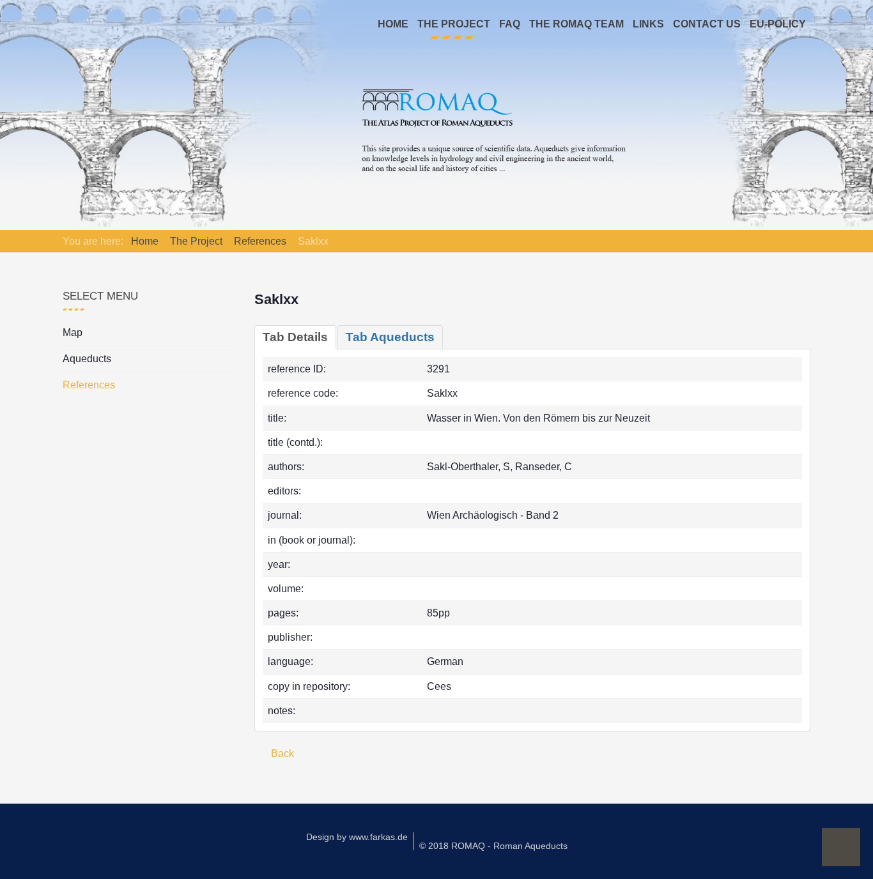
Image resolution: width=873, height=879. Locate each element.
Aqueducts (87, 358)
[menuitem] (393, 24)
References (89, 384)
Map (72, 332)
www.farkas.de (378, 837)
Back (281, 753)
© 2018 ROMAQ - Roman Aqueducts (493, 846)
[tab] (295, 337)
